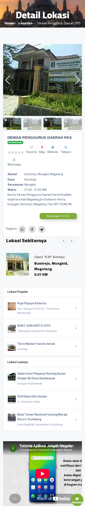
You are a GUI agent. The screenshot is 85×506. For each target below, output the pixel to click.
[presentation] (63, 240)
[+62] (14, 159)
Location (25, 23)
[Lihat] (42, 80)
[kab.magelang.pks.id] (53, 147)
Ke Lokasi (58, 216)
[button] (77, 80)
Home (9, 23)
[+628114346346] (66, 147)
